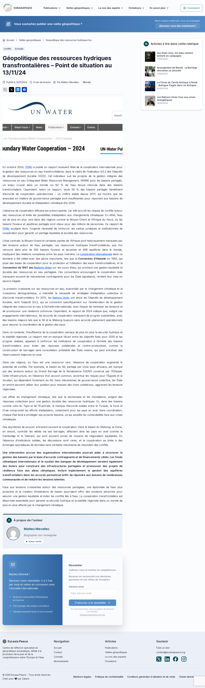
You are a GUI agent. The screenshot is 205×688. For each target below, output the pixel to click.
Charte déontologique (190, 676)
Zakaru (25, 678)
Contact (58, 652)
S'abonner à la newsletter (90, 602)
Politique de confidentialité (109, 676)
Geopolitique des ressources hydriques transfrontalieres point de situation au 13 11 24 (70, 40)
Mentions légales (82, 676)
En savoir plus (157, 8)
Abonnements (61, 661)
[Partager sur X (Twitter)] (11, 89)
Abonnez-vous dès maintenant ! (177, 25)
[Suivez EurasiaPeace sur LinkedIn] (167, 659)
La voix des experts (109, 8)
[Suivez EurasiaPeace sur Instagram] (183, 659)
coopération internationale (96, 254)
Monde (87, 82)
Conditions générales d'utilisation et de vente (151, 676)
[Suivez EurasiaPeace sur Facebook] (175, 659)
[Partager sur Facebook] (24, 89)
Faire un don (163, 647)
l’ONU (28, 167)
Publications (50, 8)
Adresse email (76, 586)
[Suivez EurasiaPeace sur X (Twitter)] (158, 659)
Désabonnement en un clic (92, 615)
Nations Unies (61, 297)
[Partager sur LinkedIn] (17, 89)
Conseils (58, 656)
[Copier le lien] (5, 89)
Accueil (10, 40)
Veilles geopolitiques (30, 40)
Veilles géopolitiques (78, 8)
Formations (135, 8)
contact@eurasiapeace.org (170, 652)
